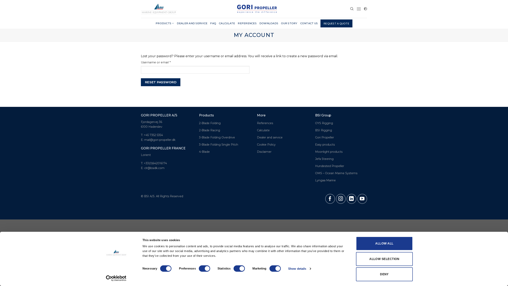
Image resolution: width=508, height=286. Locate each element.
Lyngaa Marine (325, 180)
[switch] (204, 268)
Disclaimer (264, 152)
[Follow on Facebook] (330, 199)
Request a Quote (336, 23)
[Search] (351, 9)
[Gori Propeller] (159, 9)
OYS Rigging (324, 123)
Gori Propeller (324, 137)
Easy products (325, 144)
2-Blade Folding (210, 123)
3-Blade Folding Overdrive (217, 137)
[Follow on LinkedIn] (351, 199)
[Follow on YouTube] (362, 199)
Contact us (309, 23)
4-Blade (204, 152)
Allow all (384, 243)
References (247, 23)
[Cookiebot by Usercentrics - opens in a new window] (116, 278)
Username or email (162, 62)
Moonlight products (329, 152)
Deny (384, 274)
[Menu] (358, 9)
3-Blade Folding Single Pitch (218, 144)
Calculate (227, 23)
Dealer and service (192, 23)
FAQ (213, 23)
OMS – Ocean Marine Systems (336, 173)
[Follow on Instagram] (341, 199)
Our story (289, 23)
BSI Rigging (323, 130)
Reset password (161, 82)
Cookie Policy (266, 144)
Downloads (268, 23)
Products (163, 23)
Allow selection (384, 259)
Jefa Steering (324, 159)
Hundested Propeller (329, 166)
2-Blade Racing (209, 130)
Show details (297, 268)
